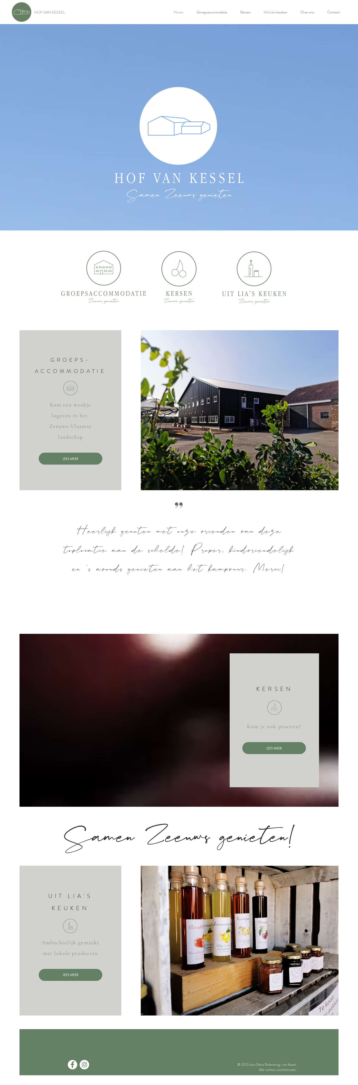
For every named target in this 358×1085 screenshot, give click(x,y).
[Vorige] (30, 562)
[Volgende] (327, 562)
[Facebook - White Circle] (72, 1064)
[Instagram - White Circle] (84, 1064)
